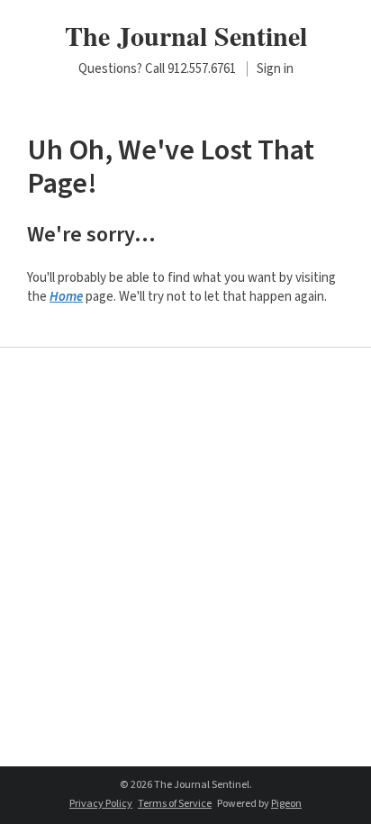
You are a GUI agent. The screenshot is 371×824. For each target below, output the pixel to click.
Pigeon (286, 803)
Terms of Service (175, 803)
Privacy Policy (100, 803)
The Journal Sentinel (186, 35)
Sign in (275, 68)
